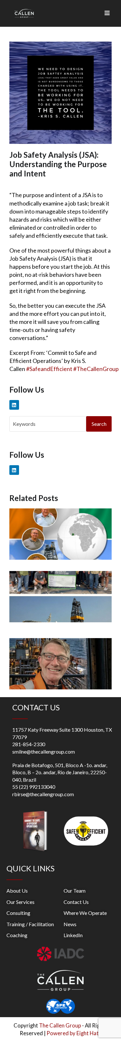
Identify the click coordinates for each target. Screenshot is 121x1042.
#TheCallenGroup (96, 368)
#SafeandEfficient (49, 368)
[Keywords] (47, 423)
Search (99, 424)
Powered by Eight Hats (73, 1033)
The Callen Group (60, 1025)
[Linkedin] (14, 405)
